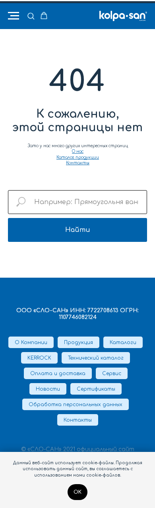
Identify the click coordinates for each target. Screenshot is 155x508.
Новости (48, 389)
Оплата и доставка (57, 373)
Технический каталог (96, 358)
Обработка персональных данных (75, 404)
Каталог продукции (77, 157)
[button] (31, 15)
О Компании (31, 342)
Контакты (77, 163)
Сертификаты (96, 389)
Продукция (78, 342)
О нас (77, 151)
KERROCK (39, 358)
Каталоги (123, 342)
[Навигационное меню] (13, 16)
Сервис (111, 373)
